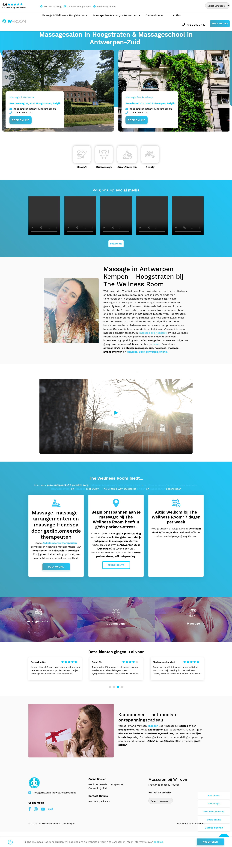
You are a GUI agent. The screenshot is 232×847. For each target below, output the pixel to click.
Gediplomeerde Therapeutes (105, 784)
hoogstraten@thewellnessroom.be (34, 108)
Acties (177, 15)
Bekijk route (116, 565)
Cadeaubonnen (155, 15)
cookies (158, 841)
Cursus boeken (214, 827)
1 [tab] (110, 687)
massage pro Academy (153, 332)
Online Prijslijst (97, 788)
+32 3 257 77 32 (196, 24)
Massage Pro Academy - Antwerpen (115, 15)
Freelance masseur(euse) (163, 784)
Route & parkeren (99, 801)
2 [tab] (114, 687)
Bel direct (214, 795)
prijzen (141, 488)
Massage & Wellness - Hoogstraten (63, 15)
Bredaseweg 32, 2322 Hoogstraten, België (34, 103)
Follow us (116, 243)
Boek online (220, 23)
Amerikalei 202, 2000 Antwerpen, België (149, 103)
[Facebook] (29, 809)
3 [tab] (118, 687)
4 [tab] (122, 687)
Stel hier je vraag (213, 811)
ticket (156, 344)
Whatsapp (214, 803)
